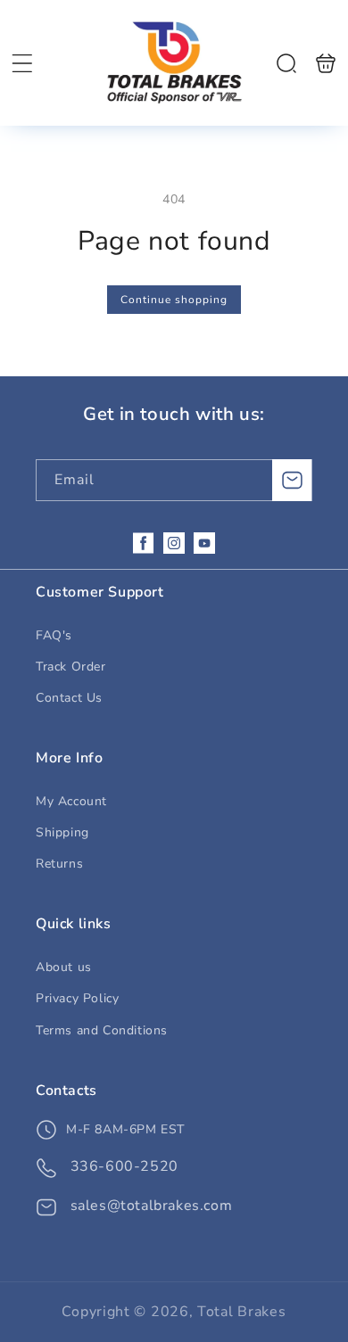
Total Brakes (241, 1311)
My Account (71, 801)
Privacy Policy (77, 998)
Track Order (71, 666)
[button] (22, 63)
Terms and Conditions (102, 1030)
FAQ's (54, 635)
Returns (59, 863)
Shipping (62, 832)
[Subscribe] (291, 480)
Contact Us (69, 697)
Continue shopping (174, 299)
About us (64, 967)
